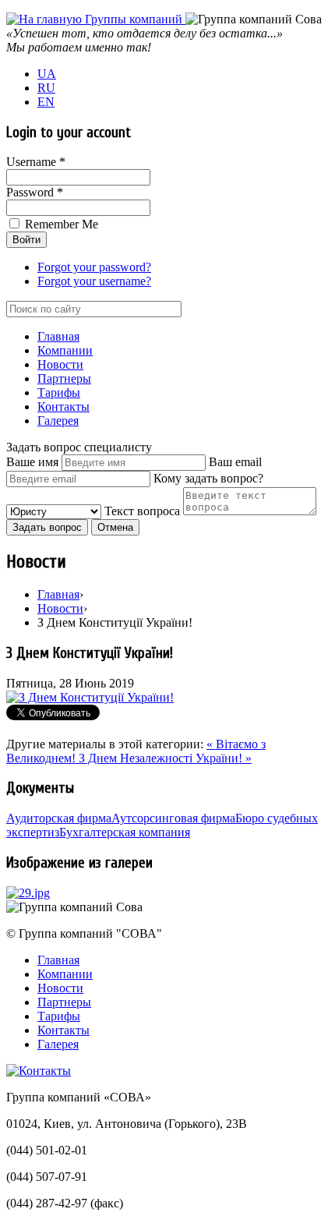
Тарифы (58, 392)
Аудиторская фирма (58, 818)
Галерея (58, 420)
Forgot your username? (94, 281)
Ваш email (235, 461)
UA (46, 73)
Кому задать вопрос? (208, 478)
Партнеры (64, 378)
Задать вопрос (47, 527)
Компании (65, 350)
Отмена (115, 527)
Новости (60, 364)
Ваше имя (32, 461)
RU (46, 87)
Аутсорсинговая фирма (173, 818)
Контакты (63, 406)
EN (46, 101)
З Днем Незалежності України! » (165, 758)
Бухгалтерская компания (124, 832)
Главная (58, 336)
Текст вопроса (142, 511)
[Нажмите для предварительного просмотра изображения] (90, 697)
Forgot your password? (94, 267)
